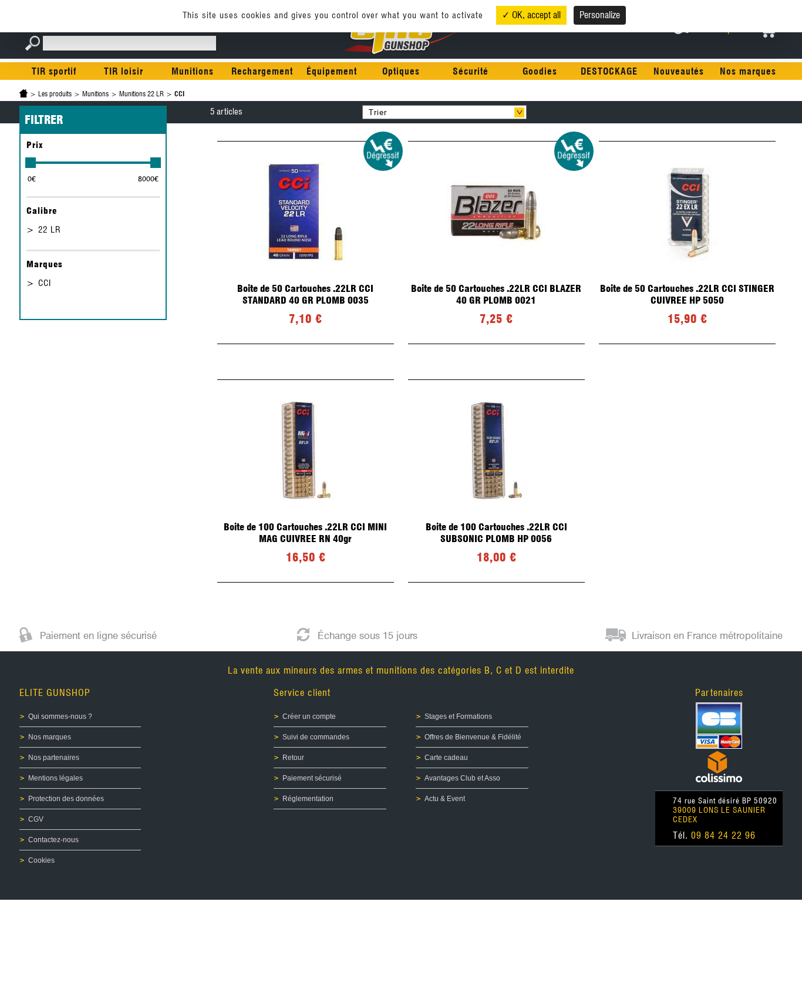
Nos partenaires (53, 757)
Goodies (540, 71)
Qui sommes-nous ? (60, 716)
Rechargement (262, 71)
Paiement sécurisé (312, 778)
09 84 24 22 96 (723, 835)
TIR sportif (54, 71)
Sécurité (470, 71)
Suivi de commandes (315, 737)
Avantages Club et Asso (462, 778)
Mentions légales (55, 778)
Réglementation (307, 799)
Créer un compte (309, 716)
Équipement (331, 71)
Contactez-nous (53, 840)
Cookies (41, 860)
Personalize (599, 15)
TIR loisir (123, 71)
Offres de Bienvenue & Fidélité (472, 737)
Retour (293, 757)
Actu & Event (444, 799)
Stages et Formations (458, 716)
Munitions (192, 71)
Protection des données (66, 799)
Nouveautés (678, 71)
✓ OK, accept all (531, 15)
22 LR (49, 229)
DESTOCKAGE (609, 71)
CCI (44, 283)
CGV (35, 819)
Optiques (401, 71)
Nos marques (748, 71)
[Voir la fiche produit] (305, 243)
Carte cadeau (446, 757)
